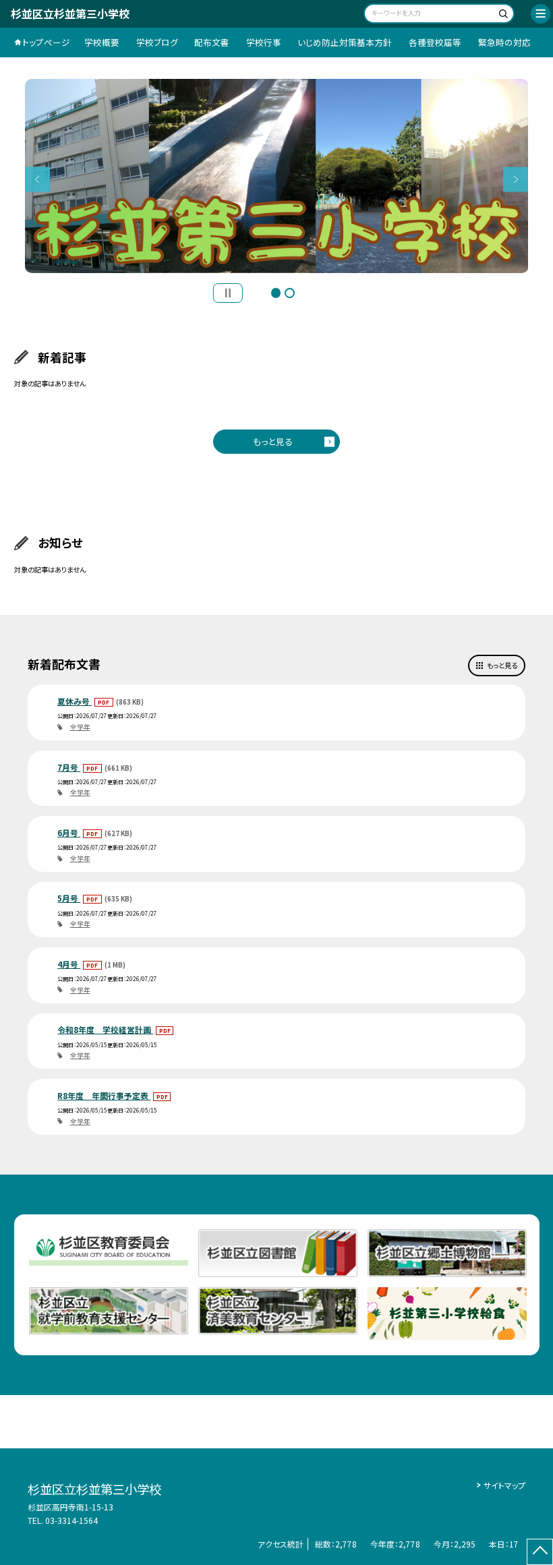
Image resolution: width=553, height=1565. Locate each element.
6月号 (68, 832)
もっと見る (273, 441)
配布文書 (211, 42)
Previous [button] (37, 179)
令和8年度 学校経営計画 (105, 1029)
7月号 (68, 767)
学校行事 (263, 42)
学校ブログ (157, 42)
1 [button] (276, 293)
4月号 (68, 964)
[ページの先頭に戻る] (539, 1551)
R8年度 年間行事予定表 (103, 1095)
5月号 (68, 898)
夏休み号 (74, 701)
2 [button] (290, 293)
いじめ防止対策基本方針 (344, 42)
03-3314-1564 (71, 1520)
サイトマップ (504, 1485)
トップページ (46, 42)
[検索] (502, 15)
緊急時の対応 (504, 42)
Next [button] (515, 179)
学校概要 (101, 42)
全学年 (80, 727)
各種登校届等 (435, 42)
